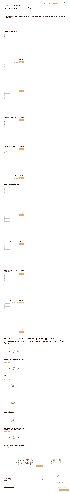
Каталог (16, 475)
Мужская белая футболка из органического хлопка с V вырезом (11, 59)
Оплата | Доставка (45, 478)
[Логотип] (7, 3)
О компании (44, 481)
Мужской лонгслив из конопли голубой (10, 88)
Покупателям (44, 475)
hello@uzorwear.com (60, 475)
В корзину (21, 62)
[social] (44, 3)
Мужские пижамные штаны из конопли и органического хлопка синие (10, 329)
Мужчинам (16, 476)
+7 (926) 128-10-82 (56, 3)
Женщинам (16, 478)
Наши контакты (44, 482)
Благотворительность (45, 479)
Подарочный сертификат (37, 479)
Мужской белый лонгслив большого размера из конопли (11, 176)
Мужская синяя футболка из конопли (10, 241)
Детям (16, 479)
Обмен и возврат (44, 476)
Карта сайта (44, 484)
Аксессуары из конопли (27, 479)
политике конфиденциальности (24, 468)
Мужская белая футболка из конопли (10, 146)
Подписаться (39, 465)
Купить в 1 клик (15, 62)
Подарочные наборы (36, 478)
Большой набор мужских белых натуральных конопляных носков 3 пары (11, 271)
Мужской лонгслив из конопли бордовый (10, 117)
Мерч (34, 476)
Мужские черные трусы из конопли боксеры (11, 300)
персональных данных (16, 468)
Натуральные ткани (27, 478)
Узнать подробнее (7, 362)
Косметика (25, 476)
